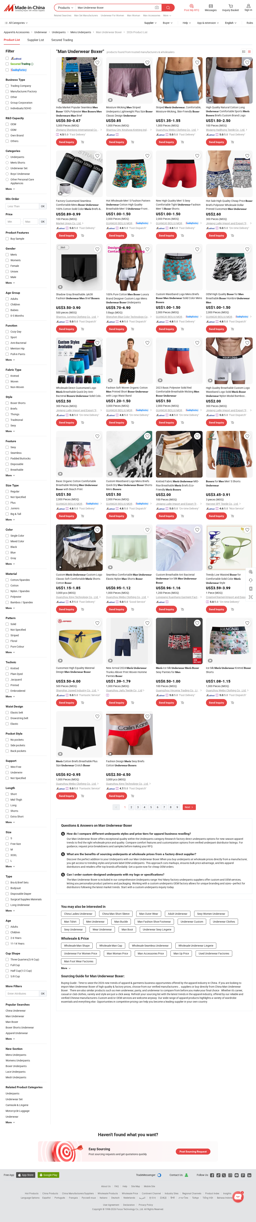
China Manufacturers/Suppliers (78, 1193)
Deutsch (115, 1197)
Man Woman (133, 15)
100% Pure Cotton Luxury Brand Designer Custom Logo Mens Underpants (127, 298)
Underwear (12, 1116)
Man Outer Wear (148, 913)
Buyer (166, 23)
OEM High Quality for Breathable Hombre (228, 298)
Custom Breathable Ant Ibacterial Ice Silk (176, 578)
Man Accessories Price (151, 953)
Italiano (103, 1197)
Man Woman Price (117, 953)
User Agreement (111, 1204)
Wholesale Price (130, 1193)
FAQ (117, 1186)
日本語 (163, 1197)
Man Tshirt (70, 921)
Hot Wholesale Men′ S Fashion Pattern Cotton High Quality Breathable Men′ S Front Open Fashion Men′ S (128, 205)
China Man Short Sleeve (115, 913)
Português (60, 1197)
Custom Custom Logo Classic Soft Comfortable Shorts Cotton (79, 579)
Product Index (212, 1193)
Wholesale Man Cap (110, 945)
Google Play (48, 1175)
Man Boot (127, 929)
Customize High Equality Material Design (75, 670)
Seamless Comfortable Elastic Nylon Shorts (129, 576)
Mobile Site (149, 1186)
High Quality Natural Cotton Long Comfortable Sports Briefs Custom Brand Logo (227, 111)
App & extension (206, 23)
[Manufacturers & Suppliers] (24, 8)
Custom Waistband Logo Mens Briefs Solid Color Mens (179, 298)
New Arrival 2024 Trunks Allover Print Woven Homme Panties (126, 672)
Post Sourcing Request (193, 1151)
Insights (227, 1193)
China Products (50, 1193)
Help (185, 23)
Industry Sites (171, 1193)
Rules (250, 23)
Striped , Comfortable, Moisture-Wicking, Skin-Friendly (178, 109)
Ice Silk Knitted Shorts (228, 670)
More (64, 968)
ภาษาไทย (183, 1197)
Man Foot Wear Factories (78, 961)
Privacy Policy (146, 1204)
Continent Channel (151, 1193)
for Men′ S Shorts (223, 483)
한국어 (152, 1197)
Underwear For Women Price (80, 953)
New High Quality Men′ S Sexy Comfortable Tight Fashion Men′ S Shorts (178, 204)
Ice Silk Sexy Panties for (177, 670)
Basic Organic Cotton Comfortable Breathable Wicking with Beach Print (77, 485)
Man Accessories (151, 15)
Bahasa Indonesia (226, 1197)
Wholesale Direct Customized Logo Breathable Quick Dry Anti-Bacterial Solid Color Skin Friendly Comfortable (79, 392)
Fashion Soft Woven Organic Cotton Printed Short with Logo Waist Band (127, 391)
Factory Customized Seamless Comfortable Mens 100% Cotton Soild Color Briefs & (78, 205)
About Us (106, 1186)
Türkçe (195, 1197)
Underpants (12, 1093)
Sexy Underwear (73, 929)
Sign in (248, 10)
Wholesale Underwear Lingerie (195, 945)
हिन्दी (173, 1197)
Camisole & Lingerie (17, 1105)
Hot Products (31, 1193)
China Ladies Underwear (78, 913)
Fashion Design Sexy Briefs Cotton (125, 763)
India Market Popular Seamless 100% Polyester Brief (79, 111)
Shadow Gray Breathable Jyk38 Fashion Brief (78, 296)
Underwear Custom (192, 921)
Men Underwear (95, 921)
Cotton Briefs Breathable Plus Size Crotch (76, 763)
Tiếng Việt (208, 1197)
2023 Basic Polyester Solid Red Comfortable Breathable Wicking (177, 391)
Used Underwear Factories (214, 953)
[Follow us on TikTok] (218, 1175)
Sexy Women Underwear (211, 913)
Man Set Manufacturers (86, 15)
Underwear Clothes (224, 921)
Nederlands (129, 1197)
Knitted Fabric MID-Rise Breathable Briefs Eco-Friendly (177, 485)
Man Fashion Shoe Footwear (154, 921)
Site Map (135, 1186)
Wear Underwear (102, 929)
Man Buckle (121, 921)
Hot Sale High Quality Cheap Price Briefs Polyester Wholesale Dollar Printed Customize (229, 205)
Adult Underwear (177, 913)
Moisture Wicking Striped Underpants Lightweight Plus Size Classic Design (129, 111)
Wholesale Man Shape (77, 945)
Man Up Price (181, 953)
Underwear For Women (112, 15)
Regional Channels (191, 1193)
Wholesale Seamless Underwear (150, 945)
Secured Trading (62, 40)
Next (188, 807)
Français (73, 1197)
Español (46, 1197)
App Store (25, 1175)
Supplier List (35, 40)
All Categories (17, 23)
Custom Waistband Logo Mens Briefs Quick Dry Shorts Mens (129, 485)
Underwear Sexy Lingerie (157, 929)
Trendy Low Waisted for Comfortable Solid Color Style (223, 579)
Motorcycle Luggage (17, 1111)
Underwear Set (14, 1099)
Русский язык (89, 1197)
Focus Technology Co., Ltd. (130, 1209)
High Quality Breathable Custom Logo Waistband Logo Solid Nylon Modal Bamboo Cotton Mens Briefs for (228, 392)
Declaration (129, 1204)
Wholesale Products (108, 1193)
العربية (142, 1197)
